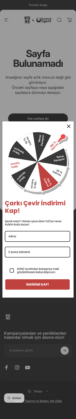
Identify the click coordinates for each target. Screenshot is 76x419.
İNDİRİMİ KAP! (37, 284)
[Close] (69, 126)
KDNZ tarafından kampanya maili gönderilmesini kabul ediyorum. (38, 270)
